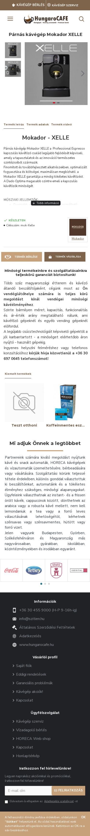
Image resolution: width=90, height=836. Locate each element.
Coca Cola (11, 581)
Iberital (78, 581)
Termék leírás (14, 124)
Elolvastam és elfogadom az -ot (44, 801)
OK (83, 817)
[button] (29, 73)
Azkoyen (56, 581)
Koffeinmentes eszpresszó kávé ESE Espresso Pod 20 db (65, 425)
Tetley (34, 581)
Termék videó (61, 124)
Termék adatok (37, 124)
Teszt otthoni (24, 425)
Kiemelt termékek (18, 373)
